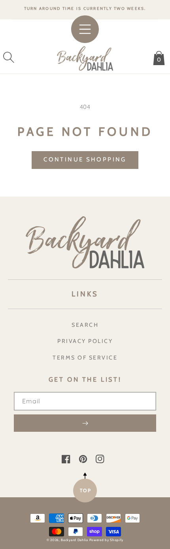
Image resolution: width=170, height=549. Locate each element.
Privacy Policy (85, 341)
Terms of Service (85, 357)
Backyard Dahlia (74, 540)
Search (85, 324)
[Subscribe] (85, 423)
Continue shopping (84, 159)
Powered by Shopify (106, 540)
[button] (8, 57)
